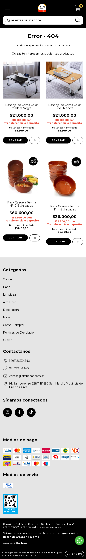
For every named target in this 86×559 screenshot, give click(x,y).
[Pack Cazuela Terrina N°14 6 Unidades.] (77, 241)
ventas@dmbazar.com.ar (26, 376)
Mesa (7, 317)
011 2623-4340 (19, 368)
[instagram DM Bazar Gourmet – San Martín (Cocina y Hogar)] (7, 412)
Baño (6, 287)
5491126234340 (19, 361)
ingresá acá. (68, 533)
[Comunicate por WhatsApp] (79, 540)
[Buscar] (78, 20)
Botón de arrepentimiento (21, 536)
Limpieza (9, 294)
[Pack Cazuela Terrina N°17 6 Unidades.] (34, 237)
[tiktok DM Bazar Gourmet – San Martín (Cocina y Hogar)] (31, 412)
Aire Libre (9, 302)
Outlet (7, 340)
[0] (77, 9)
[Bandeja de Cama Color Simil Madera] (77, 140)
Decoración (11, 310)
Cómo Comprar (13, 325)
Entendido (74, 554)
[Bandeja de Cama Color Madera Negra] (34, 140)
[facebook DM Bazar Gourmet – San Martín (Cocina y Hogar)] (19, 412)
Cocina (7, 279)
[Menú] (7, 8)
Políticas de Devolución (19, 332)
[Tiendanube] (15, 543)
